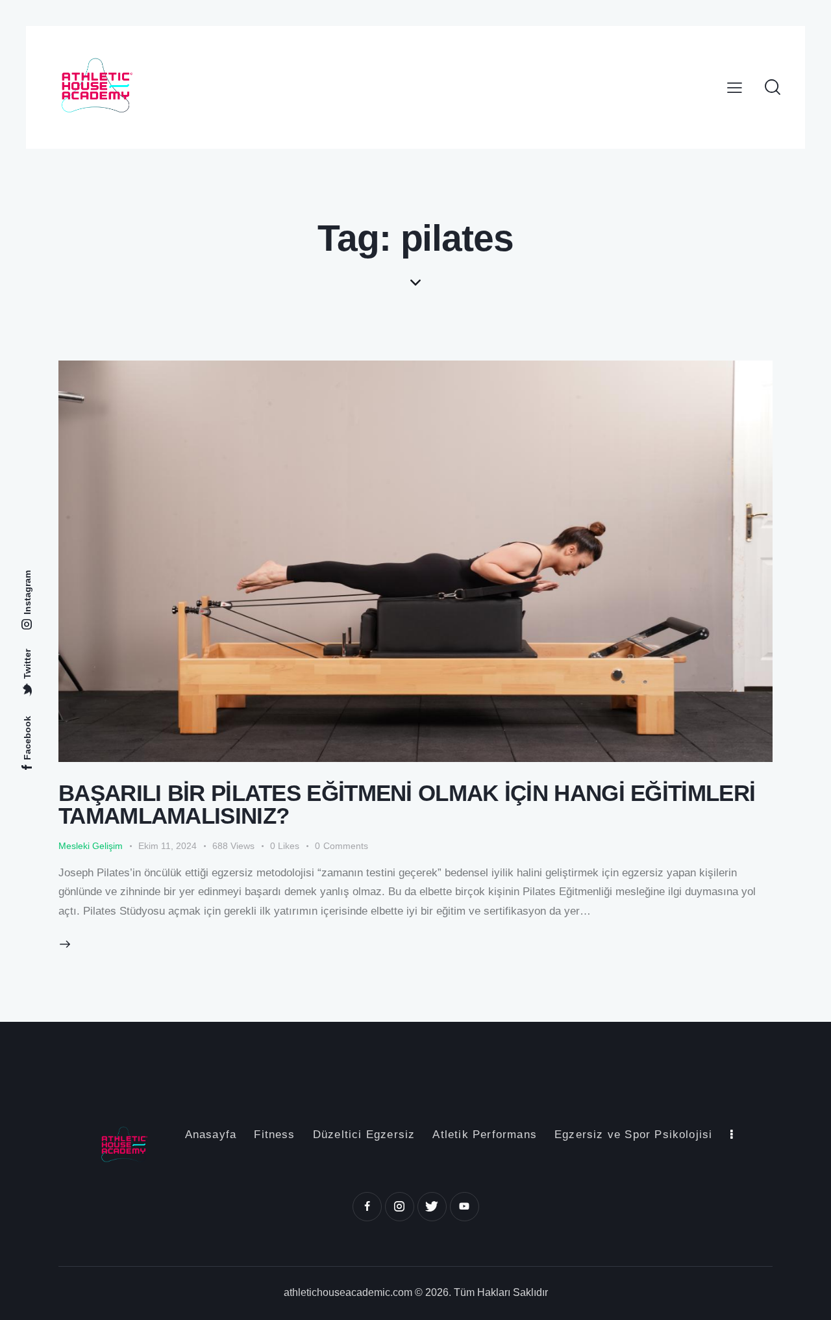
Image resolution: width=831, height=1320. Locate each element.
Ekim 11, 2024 (167, 846)
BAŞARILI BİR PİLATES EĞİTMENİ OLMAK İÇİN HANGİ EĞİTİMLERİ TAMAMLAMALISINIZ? (406, 804)
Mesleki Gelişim (90, 846)
